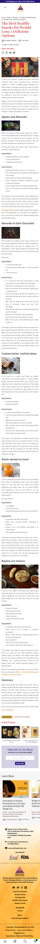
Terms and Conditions (25, 930)
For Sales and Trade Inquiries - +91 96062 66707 (18, 843)
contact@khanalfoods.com (17, 848)
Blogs (9, 17)
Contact (20, 911)
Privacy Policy (10, 930)
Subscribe (20, 763)
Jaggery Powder (20, 903)
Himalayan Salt (20, 897)
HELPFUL (8, 717)
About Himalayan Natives (20, 918)
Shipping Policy (19, 933)
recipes (15, 17)
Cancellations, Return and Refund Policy (19, 936)
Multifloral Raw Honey (20, 900)
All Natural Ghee (20, 894)
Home (4, 17)
